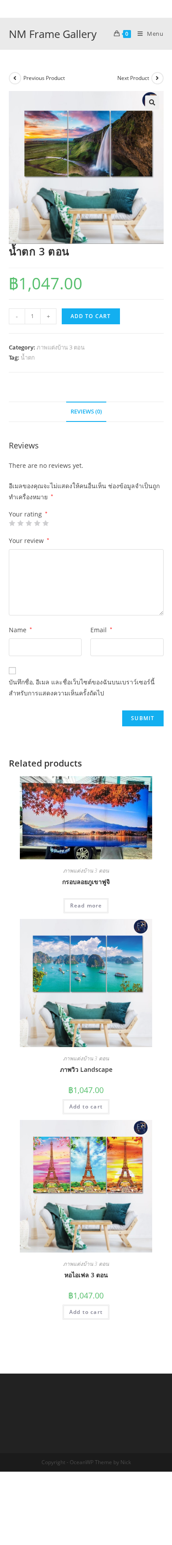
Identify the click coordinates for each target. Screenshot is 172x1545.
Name (20, 630)
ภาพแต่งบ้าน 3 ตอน (61, 347)
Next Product (133, 78)
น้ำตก (28, 357)
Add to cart (91, 316)
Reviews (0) (86, 411)
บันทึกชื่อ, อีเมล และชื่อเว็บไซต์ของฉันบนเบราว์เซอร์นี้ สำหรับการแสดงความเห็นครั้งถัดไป (82, 687)
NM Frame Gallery (53, 34)
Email (101, 630)
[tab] (86, 412)
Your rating (28, 514)
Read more (86, 905)
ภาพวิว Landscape (86, 1069)
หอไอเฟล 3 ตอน (86, 1275)
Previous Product (44, 78)
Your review (29, 540)
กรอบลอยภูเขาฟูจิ (86, 881)
